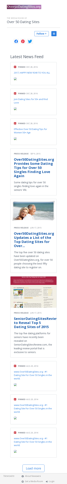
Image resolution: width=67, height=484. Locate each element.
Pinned (21, 67)
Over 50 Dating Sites (23, 22)
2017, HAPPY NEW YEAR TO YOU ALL (32, 72)
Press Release (21, 153)
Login (51, 481)
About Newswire (33, 476)
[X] (30, 41)
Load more (33, 468)
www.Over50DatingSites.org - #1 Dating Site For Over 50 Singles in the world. (33, 375)
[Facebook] (16, 41)
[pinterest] (23, 41)
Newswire (8, 476)
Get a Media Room (34, 481)
